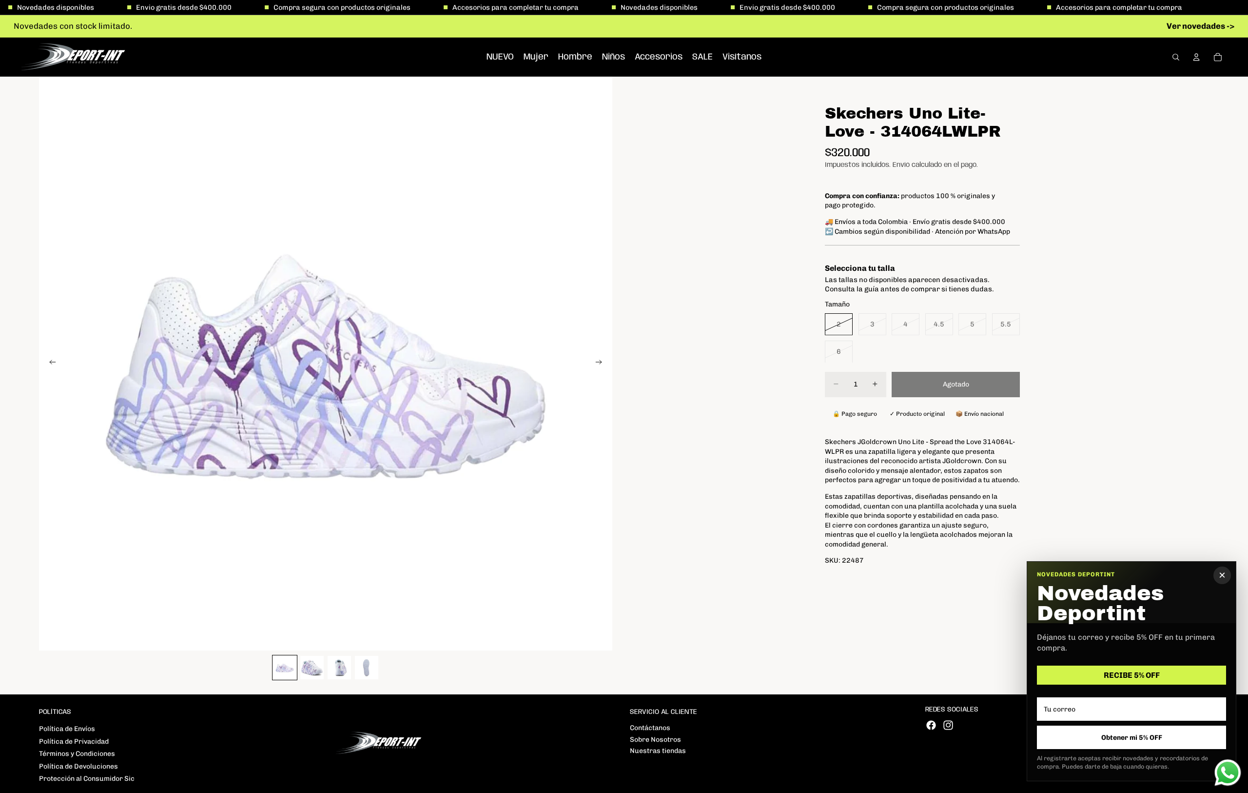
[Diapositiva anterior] (49, 363)
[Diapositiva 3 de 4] (339, 667)
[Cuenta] (1196, 57)
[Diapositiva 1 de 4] (284, 667)
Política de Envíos (67, 729)
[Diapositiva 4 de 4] (366, 667)
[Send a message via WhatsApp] (1227, 772)
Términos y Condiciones (77, 754)
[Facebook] (931, 725)
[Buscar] (1176, 57)
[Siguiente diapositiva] (601, 363)
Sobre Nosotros (655, 739)
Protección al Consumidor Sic (87, 778)
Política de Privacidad (74, 741)
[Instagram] (948, 725)
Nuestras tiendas (658, 751)
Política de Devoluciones (78, 766)
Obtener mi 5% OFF (1131, 737)
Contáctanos (650, 728)
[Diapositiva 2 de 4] (312, 667)
